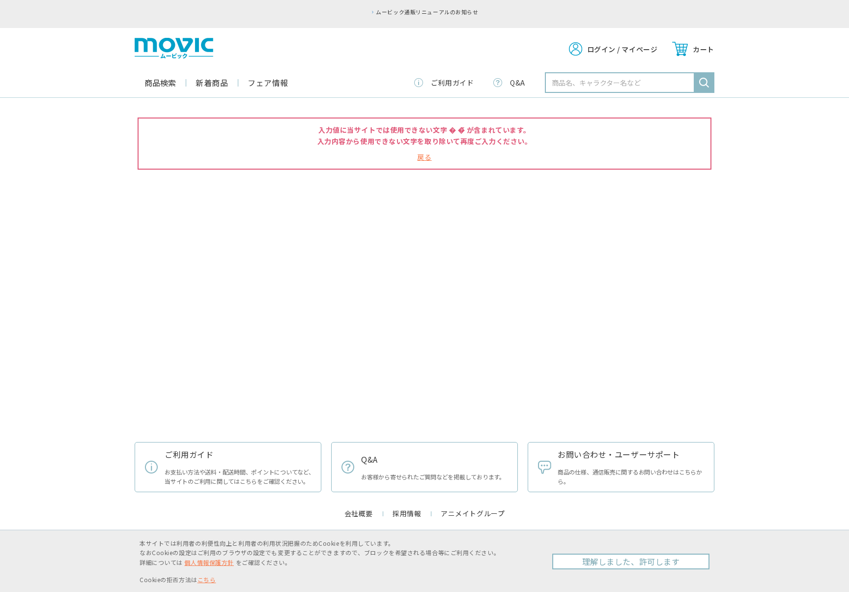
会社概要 (358, 513)
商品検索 (160, 83)
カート (703, 49)
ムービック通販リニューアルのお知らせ (427, 12)
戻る (424, 157)
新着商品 (212, 83)
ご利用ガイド (452, 83)
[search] (704, 82)
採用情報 (407, 513)
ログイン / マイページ (622, 49)
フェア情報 (268, 83)
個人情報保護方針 (208, 562)
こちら (207, 579)
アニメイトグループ (473, 513)
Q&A (517, 83)
